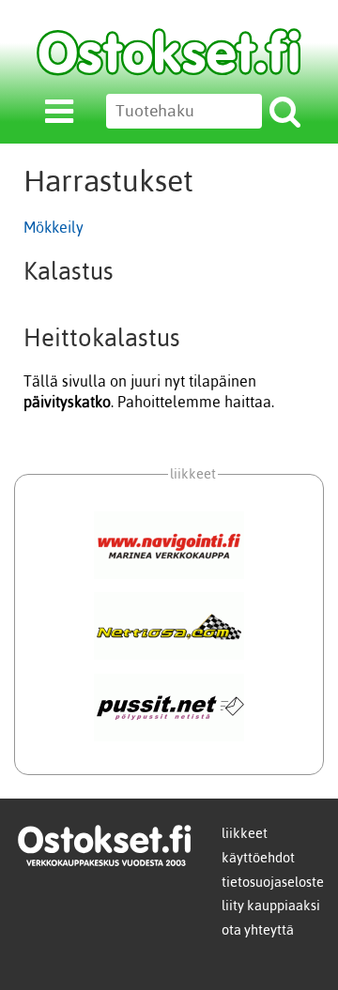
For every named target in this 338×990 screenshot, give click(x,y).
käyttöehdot (258, 857)
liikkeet (245, 833)
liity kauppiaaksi (271, 905)
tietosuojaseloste (273, 882)
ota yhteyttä (258, 929)
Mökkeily (53, 227)
